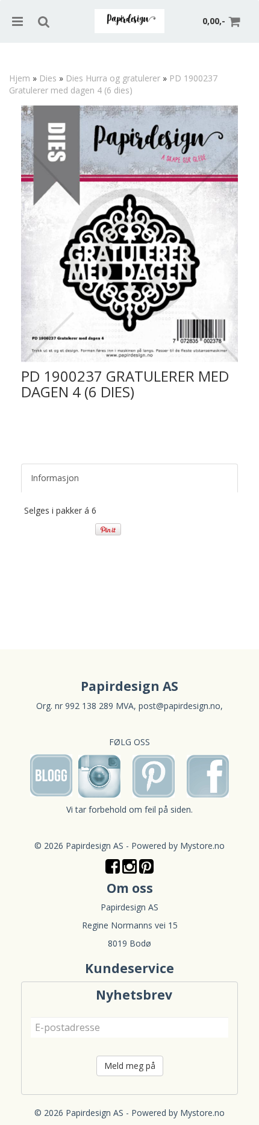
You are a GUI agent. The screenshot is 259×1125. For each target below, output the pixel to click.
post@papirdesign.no (179, 705)
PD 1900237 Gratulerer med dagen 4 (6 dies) (113, 84)
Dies (48, 78)
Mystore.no (202, 845)
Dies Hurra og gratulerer (113, 78)
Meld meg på (129, 1065)
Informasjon (55, 478)
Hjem (19, 78)
